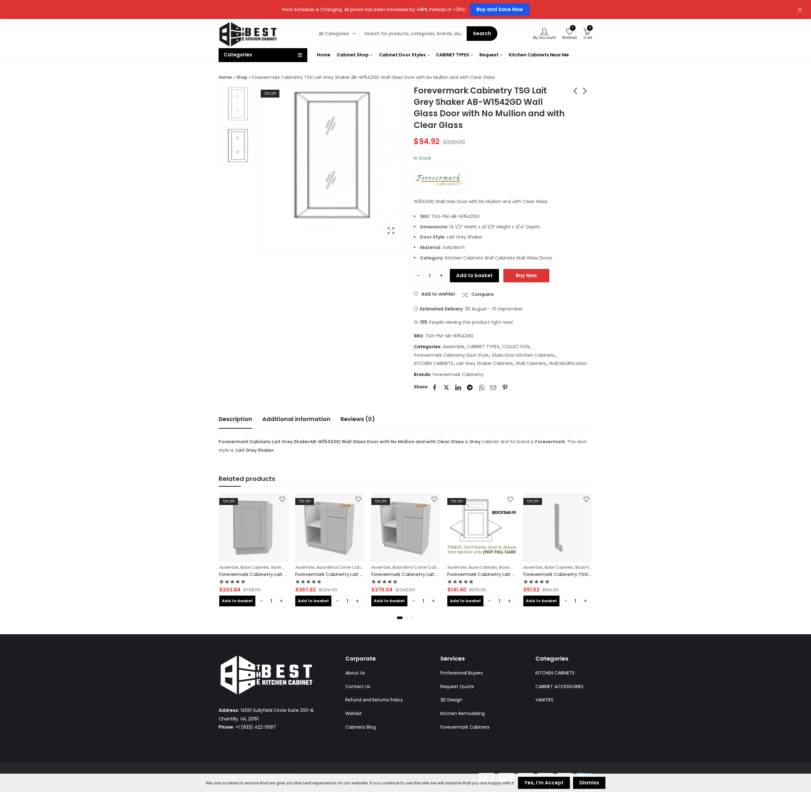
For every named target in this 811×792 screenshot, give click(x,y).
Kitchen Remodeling (462, 713)
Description (235, 419)
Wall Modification (568, 363)
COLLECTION (515, 346)
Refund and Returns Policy (374, 700)
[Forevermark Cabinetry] (439, 179)
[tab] (235, 419)
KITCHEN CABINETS (433, 363)
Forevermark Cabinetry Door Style (451, 355)
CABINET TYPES (483, 346)
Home (225, 77)
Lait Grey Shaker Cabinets (484, 363)
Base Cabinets (254, 567)
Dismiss (589, 782)
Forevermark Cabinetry (458, 374)
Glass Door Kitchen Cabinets (523, 355)
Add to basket (474, 275)
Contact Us (357, 686)
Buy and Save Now (499, 9)
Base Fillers (586, 567)
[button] (399, 618)
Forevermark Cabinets (464, 727)
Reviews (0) (358, 419)
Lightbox (391, 230)
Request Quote (457, 686)
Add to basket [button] (237, 601)
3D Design (451, 700)
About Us (355, 673)
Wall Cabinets (531, 363)
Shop (241, 77)
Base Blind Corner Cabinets (343, 567)
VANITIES (544, 700)
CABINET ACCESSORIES (559, 686)
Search (482, 33)
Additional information (296, 419)
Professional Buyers (461, 673)
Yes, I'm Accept (544, 782)
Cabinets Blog (360, 727)
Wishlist (353, 713)
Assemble (453, 346)
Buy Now (526, 275)
